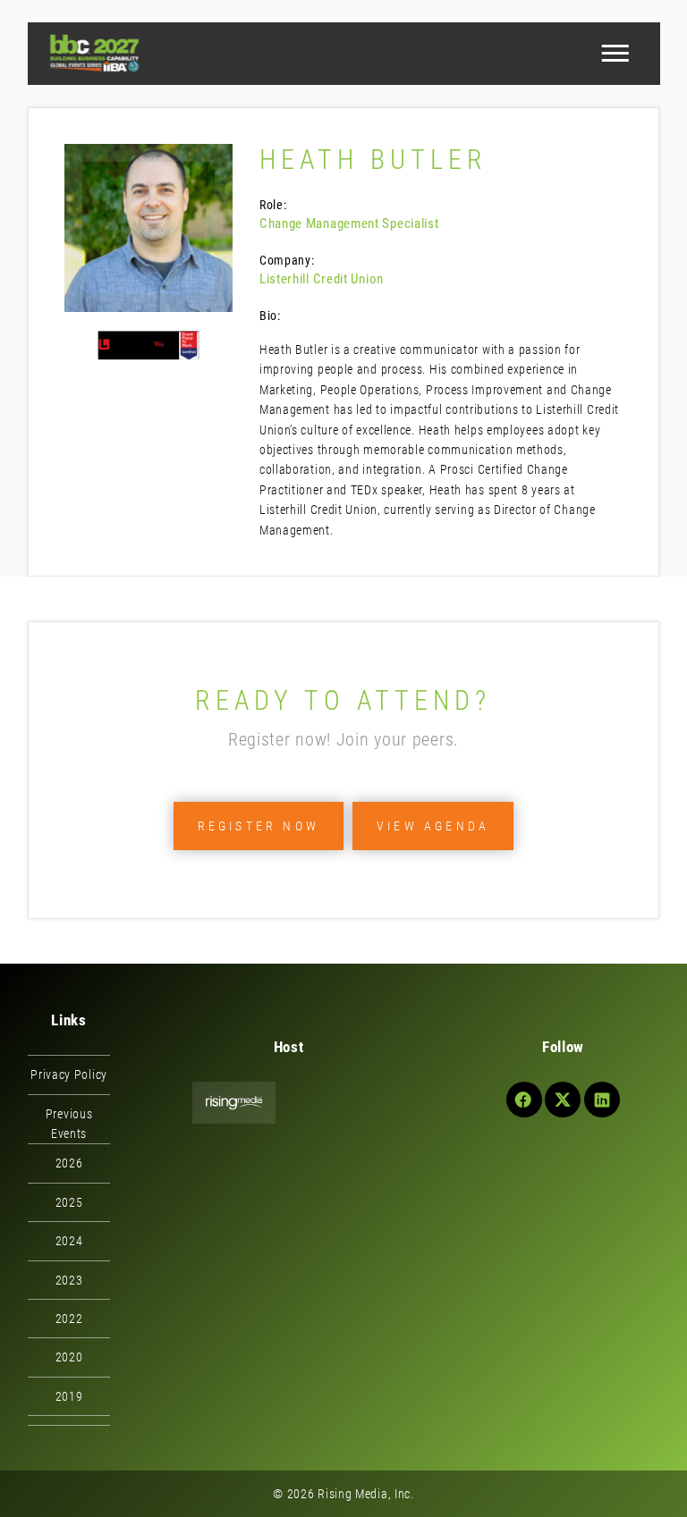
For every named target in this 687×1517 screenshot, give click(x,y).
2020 (69, 1357)
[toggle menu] (614, 53)
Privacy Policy (68, 1074)
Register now (258, 826)
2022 (69, 1318)
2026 (69, 1163)
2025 (69, 1202)
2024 (69, 1241)
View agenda (433, 826)
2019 (69, 1396)
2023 (69, 1280)
